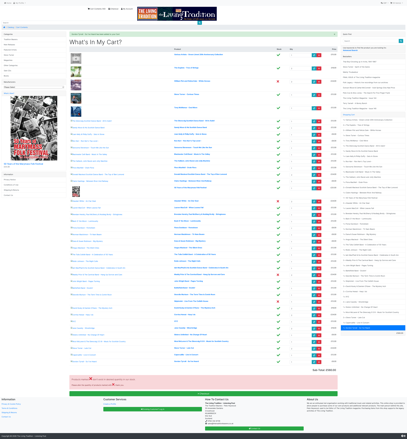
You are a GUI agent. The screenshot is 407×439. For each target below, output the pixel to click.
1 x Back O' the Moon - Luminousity (357, 219)
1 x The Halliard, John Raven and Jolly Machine (362, 177)
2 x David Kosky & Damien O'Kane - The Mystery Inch (364, 286)
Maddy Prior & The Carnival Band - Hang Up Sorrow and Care (199, 274)
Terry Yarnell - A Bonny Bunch (355, 103)
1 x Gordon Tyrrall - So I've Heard (356, 328)
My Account (128, 9)
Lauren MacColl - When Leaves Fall (188, 207)
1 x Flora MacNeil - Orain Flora (355, 182)
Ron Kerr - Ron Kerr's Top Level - (188, 141)
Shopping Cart (349, 115)
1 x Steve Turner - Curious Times (356, 135)
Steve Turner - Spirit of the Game (356, 67)
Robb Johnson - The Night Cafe (187, 261)
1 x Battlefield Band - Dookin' (354, 271)
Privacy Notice (10, 180)
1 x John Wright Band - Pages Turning (358, 265)
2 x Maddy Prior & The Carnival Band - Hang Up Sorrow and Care (369, 260)
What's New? (9, 93)
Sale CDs (7, 71)
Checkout (114, 9)
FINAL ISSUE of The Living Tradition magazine (361, 77)
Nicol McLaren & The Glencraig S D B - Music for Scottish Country (201, 341)
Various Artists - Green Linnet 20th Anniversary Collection (198, 54)
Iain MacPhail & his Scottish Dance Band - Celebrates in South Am (201, 268)
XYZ (176, 321)
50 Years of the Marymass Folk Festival (190, 187)
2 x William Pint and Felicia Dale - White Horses (362, 130)
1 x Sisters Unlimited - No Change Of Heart (360, 307)
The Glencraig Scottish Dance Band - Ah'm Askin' (194, 121)
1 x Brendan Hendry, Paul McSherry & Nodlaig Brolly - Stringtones (369, 213)
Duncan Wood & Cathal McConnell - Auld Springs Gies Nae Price (369, 88)
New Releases (9, 45)
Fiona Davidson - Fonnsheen (186, 228)
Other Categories (11, 65)
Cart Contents (22, 27)
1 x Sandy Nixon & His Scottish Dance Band (360, 151)
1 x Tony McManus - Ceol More (355, 141)
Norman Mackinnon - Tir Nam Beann (189, 234)
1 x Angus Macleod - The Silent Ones (357, 239)
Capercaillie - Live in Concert (186, 355)
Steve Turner (9, 55)
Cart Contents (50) (98, 9)
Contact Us (8, 195)
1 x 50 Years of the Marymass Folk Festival (360, 198)
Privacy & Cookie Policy (11, 404)
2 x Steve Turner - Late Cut (354, 317)
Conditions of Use (11, 185)
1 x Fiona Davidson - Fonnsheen (355, 224)
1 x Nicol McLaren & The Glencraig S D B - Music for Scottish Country (371, 312)
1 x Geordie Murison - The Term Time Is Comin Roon (364, 276)
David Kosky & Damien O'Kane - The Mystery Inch (194, 308)
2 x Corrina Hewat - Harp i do (355, 291)
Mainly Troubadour (350, 72)
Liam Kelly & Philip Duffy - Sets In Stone (190, 134)
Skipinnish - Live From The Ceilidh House (191, 301)
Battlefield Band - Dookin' (184, 288)
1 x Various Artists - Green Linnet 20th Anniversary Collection (367, 120)
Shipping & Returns (11, 190)
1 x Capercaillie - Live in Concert (356, 323)
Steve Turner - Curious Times (186, 94)
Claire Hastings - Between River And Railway (192, 181)
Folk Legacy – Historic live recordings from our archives (365, 82)
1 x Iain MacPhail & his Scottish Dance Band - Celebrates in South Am (371, 255)
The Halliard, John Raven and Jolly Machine (192, 161)
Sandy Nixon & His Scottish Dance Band (190, 127)
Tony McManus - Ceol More (185, 107)
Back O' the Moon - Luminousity (187, 221)
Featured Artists (10, 50)
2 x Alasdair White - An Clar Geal (356, 203)
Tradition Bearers (10, 39)
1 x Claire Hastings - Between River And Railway (362, 193)
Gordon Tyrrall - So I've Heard (186, 361)
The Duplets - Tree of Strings (186, 68)
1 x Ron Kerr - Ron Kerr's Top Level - (357, 161)
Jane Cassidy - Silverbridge (185, 328)
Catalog (11, 27)
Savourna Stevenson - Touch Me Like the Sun (193, 147)
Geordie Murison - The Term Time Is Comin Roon (194, 294)
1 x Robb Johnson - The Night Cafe (357, 250)
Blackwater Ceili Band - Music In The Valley (192, 154)
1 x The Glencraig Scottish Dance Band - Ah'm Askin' (364, 146)
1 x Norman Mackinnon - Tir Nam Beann (359, 229)
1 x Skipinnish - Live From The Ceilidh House (361, 281)
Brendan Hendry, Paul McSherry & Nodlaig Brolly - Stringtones (200, 214)
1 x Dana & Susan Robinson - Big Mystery (359, 234)
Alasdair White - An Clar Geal (186, 201)
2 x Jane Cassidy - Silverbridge (355, 302)
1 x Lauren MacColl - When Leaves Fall (358, 208)
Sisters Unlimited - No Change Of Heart (190, 334)
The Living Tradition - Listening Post (31, 436)
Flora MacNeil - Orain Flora (185, 167)
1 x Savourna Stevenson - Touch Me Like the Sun (362, 167)
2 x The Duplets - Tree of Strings (356, 125)
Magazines (8, 60)
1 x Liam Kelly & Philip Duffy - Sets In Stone (360, 156)
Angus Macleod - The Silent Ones (188, 248)
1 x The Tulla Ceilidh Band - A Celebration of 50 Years (364, 245)
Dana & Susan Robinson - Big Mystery (190, 241)
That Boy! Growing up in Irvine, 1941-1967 (359, 62)
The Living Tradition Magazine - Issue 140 (359, 108)
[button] (19, 3)
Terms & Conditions (9, 408)
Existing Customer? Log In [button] (153, 409)
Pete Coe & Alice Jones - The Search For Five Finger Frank (366, 93)
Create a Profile (109, 404)
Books (6, 76)
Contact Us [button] (255, 428)
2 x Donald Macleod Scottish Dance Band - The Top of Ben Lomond (370, 187)
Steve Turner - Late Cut (184, 348)
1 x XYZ (346, 297)
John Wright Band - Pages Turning (188, 281)
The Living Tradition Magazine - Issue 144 (359, 98)
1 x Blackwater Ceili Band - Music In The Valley (361, 172)
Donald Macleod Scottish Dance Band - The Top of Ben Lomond (200, 174)
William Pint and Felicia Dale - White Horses (192, 81)
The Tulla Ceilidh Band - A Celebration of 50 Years (195, 254)
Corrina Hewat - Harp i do (184, 314)
